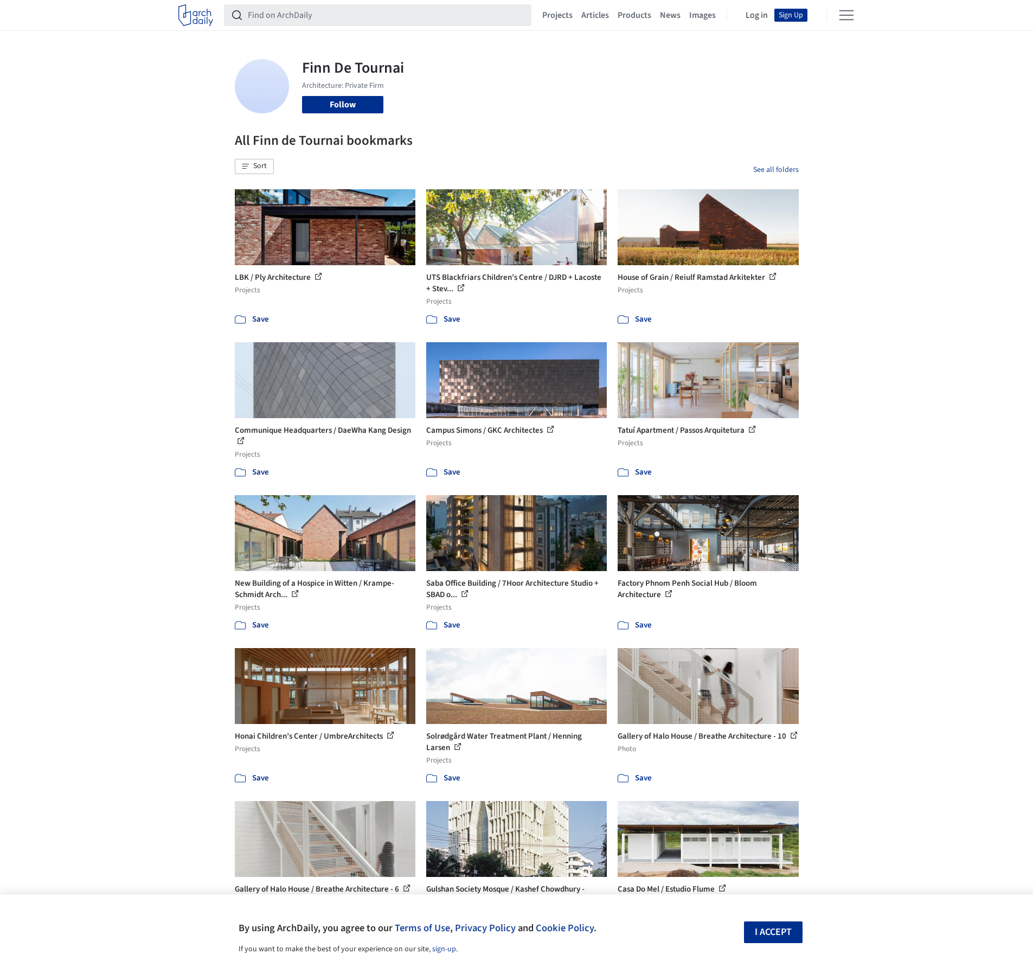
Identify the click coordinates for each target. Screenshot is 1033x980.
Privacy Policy (485, 928)
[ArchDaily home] (195, 15)
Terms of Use (422, 928)
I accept (773, 932)
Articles (595, 15)
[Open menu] (846, 15)
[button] (254, 166)
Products (634, 15)
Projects (557, 15)
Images (702, 15)
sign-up (444, 949)
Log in (757, 15)
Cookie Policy (565, 928)
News (670, 15)
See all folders (776, 170)
